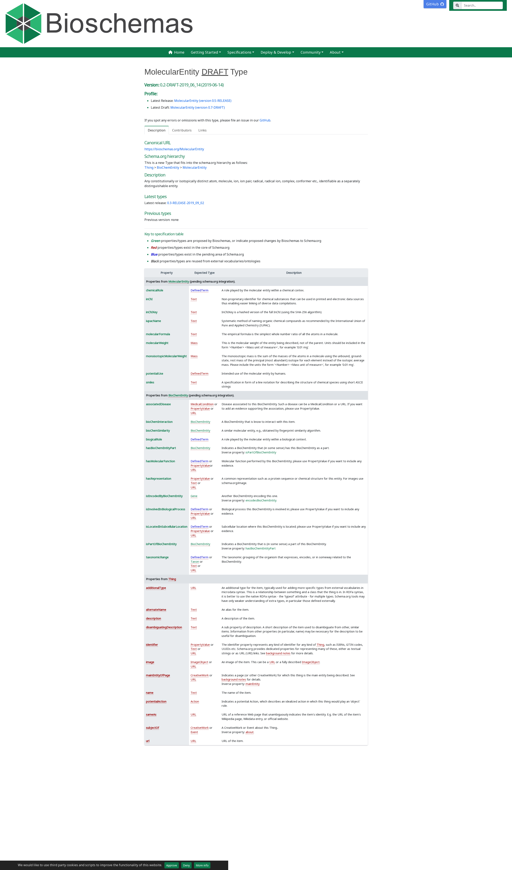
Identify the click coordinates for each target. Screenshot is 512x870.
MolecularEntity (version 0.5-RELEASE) (202, 100)
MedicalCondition (202, 404)
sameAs (151, 714)
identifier (152, 644)
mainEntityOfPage (158, 675)
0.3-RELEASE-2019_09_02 (185, 203)
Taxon (195, 561)
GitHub (265, 120)
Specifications (239, 52)
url (147, 741)
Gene (194, 496)
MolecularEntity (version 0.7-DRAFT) (197, 107)
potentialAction (156, 701)
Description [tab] (156, 130)
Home (179, 52)
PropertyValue (200, 408)
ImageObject (199, 662)
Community (311, 52)
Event (194, 732)
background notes (278, 653)
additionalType (156, 588)
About (335, 52)
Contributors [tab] (182, 130)
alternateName (156, 609)
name (149, 693)
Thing (148, 167)
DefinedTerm (199, 290)
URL (193, 413)
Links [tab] (202, 130)
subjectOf (152, 728)
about (250, 732)
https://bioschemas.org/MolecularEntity (174, 149)
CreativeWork (200, 675)
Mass (194, 343)
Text (194, 299)
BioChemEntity (168, 167)
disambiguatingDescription (164, 627)
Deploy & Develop (276, 52)
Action (195, 701)
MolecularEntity (195, 167)
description (153, 618)
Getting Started (204, 52)
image (150, 662)
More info (202, 865)
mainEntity (253, 684)
